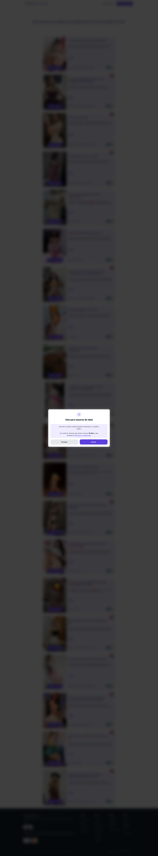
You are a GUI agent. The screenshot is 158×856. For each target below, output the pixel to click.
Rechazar (64, 442)
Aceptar (93, 442)
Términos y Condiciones (83, 435)
